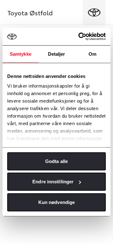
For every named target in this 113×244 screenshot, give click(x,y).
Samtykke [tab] (20, 53)
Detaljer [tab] (56, 53)
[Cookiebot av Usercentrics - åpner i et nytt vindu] (80, 37)
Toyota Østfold (30, 12)
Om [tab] (92, 53)
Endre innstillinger (52, 181)
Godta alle (56, 161)
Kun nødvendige (56, 202)
